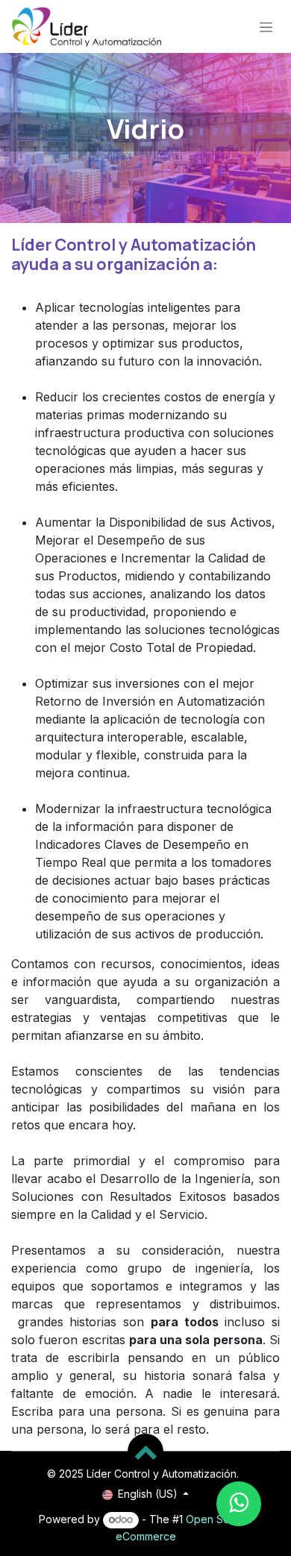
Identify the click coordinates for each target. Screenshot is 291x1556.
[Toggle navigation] (266, 26)
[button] (145, 1451)
